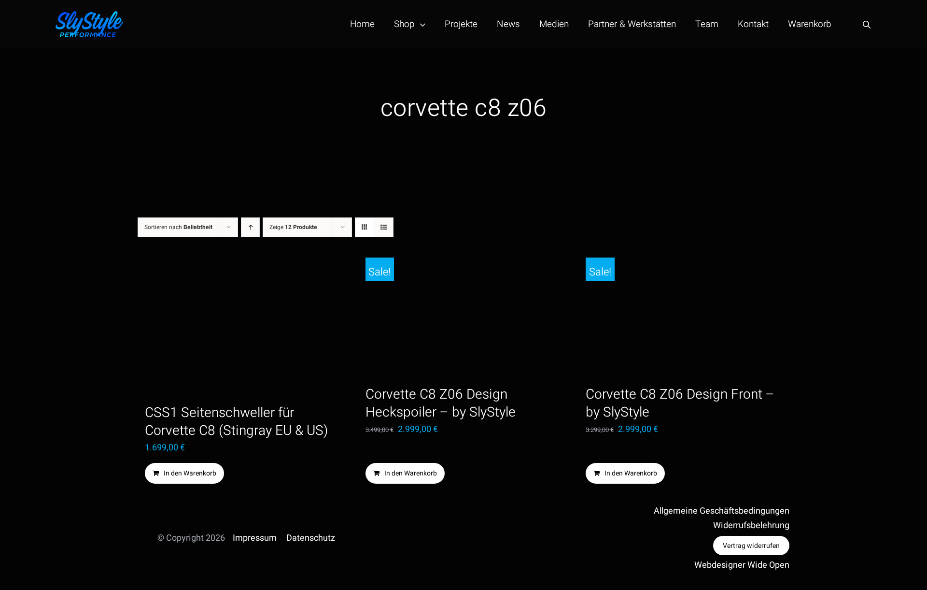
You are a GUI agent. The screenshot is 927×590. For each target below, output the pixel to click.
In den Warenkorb (190, 473)
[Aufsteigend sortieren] (250, 227)
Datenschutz (310, 538)
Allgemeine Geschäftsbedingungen (721, 511)
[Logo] (89, 15)
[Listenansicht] (383, 227)
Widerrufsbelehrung (751, 525)
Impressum (255, 538)
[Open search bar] (866, 24)
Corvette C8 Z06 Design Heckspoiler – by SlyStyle (440, 403)
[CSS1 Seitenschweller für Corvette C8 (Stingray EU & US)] (243, 326)
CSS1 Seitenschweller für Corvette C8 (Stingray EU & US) (236, 422)
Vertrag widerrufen (751, 546)
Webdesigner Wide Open (741, 565)
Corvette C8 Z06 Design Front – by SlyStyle (680, 403)
